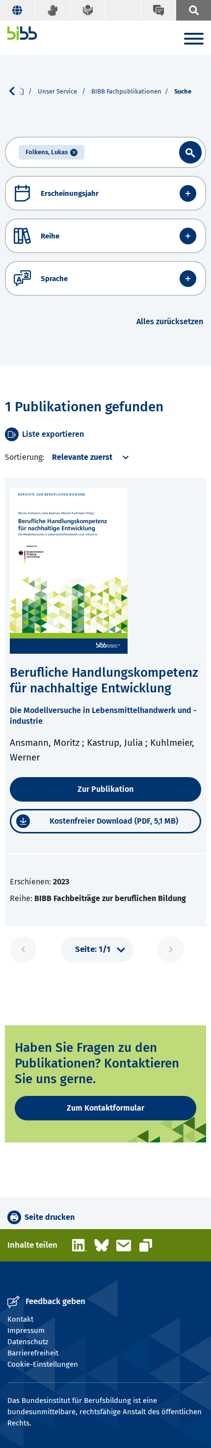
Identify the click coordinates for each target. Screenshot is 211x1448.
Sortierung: (24, 457)
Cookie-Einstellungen (42, 1364)
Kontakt (20, 1319)
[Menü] (194, 40)
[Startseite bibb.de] (22, 33)
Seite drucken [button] (50, 1217)
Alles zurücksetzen (169, 321)
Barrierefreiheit (32, 1353)
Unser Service (58, 91)
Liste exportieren (53, 434)
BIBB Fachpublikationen (126, 91)
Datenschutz (28, 1341)
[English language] (17, 10)
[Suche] (193, 10)
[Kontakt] (158, 10)
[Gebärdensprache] (53, 10)
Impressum (26, 1330)
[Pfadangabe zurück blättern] (15, 91)
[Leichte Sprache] (88, 10)
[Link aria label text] (190, 152)
